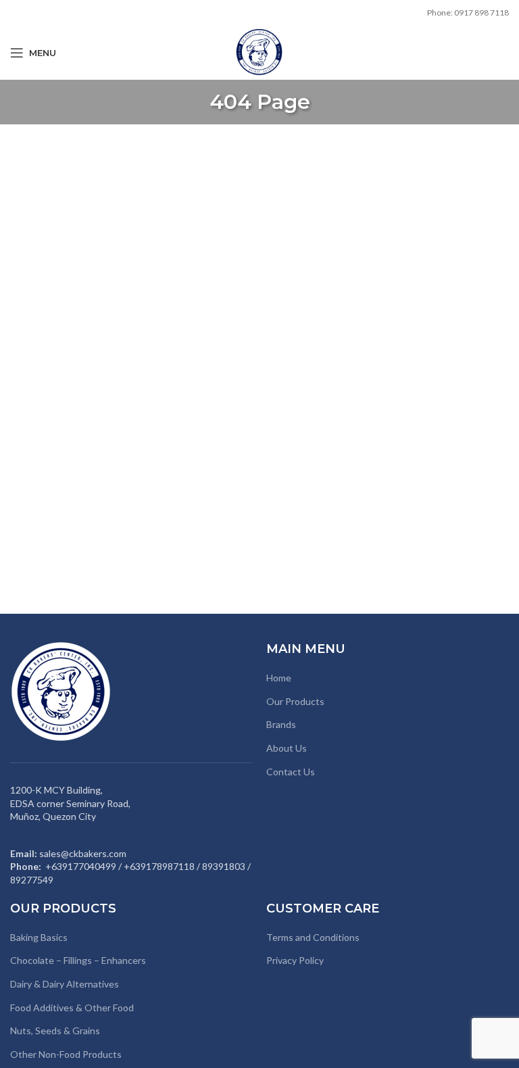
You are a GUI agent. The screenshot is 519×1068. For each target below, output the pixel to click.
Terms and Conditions (313, 937)
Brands (281, 724)
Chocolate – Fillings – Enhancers (78, 960)
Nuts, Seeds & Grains (55, 1030)
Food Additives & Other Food (72, 1007)
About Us (286, 748)
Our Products (295, 701)
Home (278, 677)
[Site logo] (259, 51)
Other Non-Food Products (66, 1054)
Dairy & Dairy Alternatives (64, 984)
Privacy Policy (295, 960)
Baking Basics (39, 937)
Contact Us (290, 771)
